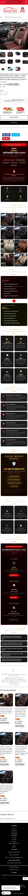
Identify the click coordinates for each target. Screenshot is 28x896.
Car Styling (14, 839)
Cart (26, 3)
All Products (14, 830)
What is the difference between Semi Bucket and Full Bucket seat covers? (14, 660)
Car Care (14, 837)
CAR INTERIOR (14, 834)
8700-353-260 (17, 852)
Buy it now (14, 122)
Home (1, 17)
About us (14, 847)
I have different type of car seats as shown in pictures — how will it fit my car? (14, 637)
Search (4, 885)
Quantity (2, 90)
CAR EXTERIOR (14, 836)
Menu (4, 2)
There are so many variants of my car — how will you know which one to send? (14, 643)
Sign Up (25, 878)
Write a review (11, 818)
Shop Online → (14, 575)
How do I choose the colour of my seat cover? (14, 649)
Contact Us (14, 841)
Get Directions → (14, 619)
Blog (14, 845)
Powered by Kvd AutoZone (17, 893)
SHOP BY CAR (14, 832)
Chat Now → (14, 597)
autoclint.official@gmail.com (16, 857)
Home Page (23, 887)
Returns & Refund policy (14, 843)
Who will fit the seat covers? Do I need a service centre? (14, 654)
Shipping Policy (21, 885)
